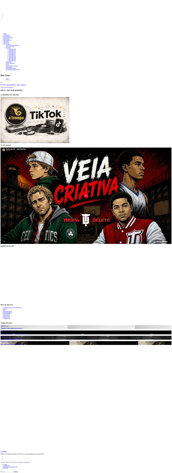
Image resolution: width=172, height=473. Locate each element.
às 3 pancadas (3, 331)
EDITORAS (8, 62)
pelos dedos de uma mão (6, 341)
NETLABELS (9, 67)
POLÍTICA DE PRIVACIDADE (10, 466)
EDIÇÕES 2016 (12, 59)
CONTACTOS (6, 465)
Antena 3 (5, 308)
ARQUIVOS (6, 42)
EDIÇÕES (8, 48)
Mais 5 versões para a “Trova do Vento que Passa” (12, 344)
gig (1, 82)
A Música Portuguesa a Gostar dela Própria (12, 307)
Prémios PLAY (6, 314)
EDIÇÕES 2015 (12, 60)
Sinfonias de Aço (6, 318)
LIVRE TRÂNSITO (10, 63)
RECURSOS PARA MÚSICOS (13, 69)
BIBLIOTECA (6, 39)
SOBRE (5, 464)
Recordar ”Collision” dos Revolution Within (11, 339)
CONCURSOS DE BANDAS (12, 45)
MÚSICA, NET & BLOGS (11, 65)
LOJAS (7, 64)
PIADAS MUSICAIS (8, 37)
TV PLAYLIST (6, 35)
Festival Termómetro (7, 312)
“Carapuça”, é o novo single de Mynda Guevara (11, 328)
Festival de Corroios (7, 311)
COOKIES (5, 468)
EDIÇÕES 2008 (12, 58)
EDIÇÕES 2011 (12, 54)
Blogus (21, 462)
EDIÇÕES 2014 (12, 50)
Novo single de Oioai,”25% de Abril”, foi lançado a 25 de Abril (15, 333)
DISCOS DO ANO (10, 46)
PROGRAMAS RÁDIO (11, 68)
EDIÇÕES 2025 (12, 49)
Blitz (4, 310)
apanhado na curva (5, 325)
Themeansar (26, 462)
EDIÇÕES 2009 (12, 57)
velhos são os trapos (5, 336)
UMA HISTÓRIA (7, 40)
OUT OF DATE (6, 44)
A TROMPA (20, 5)
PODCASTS (6, 41)
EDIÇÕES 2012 (12, 53)
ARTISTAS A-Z (7, 36)
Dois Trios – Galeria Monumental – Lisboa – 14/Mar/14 (13, 84)
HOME (4, 34)
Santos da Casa (6, 317)
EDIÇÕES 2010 (12, 55)
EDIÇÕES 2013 (12, 51)
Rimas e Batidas (6, 316)
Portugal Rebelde (7, 313)
